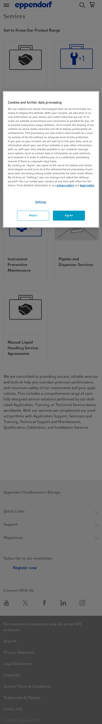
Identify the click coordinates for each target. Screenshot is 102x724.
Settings (40, 202)
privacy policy (65, 185)
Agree (69, 215)
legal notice (87, 185)
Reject (33, 215)
